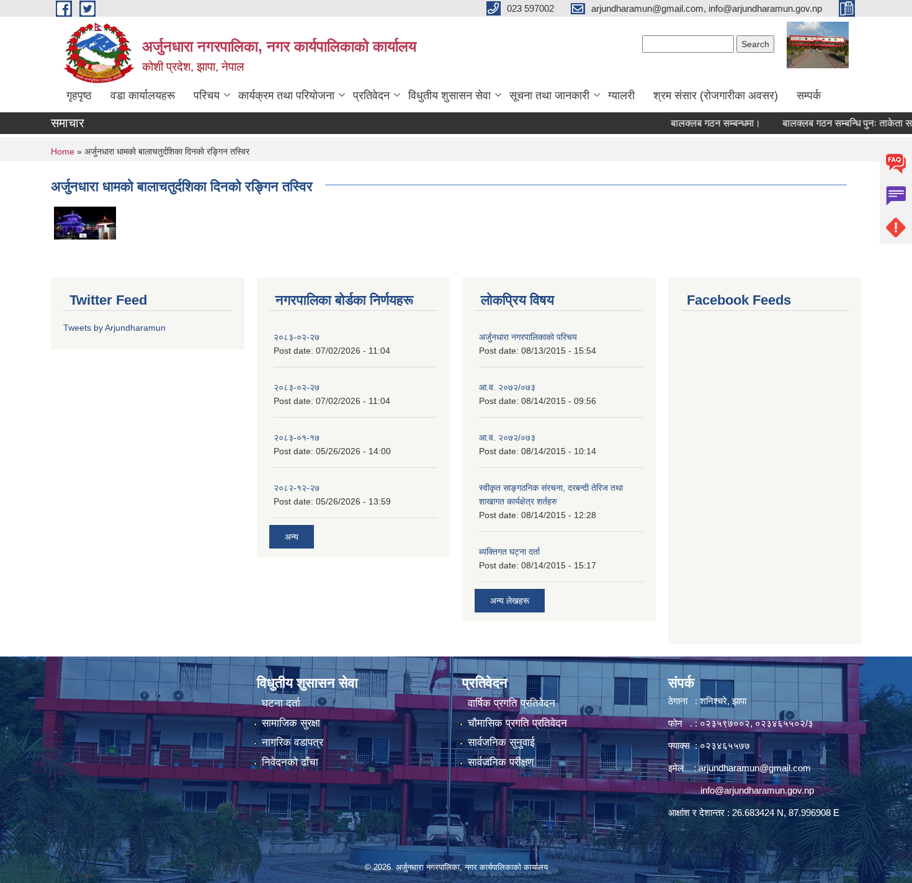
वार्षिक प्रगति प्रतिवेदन (511, 703)
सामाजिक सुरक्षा (291, 723)
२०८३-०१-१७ (297, 437)
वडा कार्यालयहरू (142, 95)
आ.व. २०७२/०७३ (507, 387)
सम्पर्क (809, 95)
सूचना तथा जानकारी (549, 95)
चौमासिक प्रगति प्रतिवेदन (517, 723)
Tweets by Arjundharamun (114, 328)
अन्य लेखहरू (509, 601)
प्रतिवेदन (371, 95)
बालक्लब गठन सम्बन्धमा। (699, 123)
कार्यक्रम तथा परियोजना (286, 95)
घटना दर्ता (281, 703)
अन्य (291, 537)
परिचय (207, 95)
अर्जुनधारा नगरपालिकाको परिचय (528, 337)
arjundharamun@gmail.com (755, 768)
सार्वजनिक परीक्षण (501, 762)
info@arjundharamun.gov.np (757, 790)
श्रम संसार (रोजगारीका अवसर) (715, 95)
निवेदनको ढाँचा (290, 762)
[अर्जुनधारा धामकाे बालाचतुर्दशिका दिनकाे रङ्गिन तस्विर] (85, 222)
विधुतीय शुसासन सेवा (449, 95)
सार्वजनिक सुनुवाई (501, 742)
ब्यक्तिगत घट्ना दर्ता (509, 552)
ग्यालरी (621, 95)
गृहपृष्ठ (79, 95)
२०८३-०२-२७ (297, 337)
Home (62, 151)
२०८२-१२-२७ (297, 488)
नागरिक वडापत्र (292, 742)
